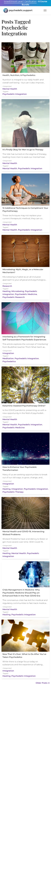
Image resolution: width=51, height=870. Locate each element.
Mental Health (9, 89)
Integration (8, 353)
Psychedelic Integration (14, 94)
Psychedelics (9, 361)
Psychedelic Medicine (26, 294)
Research (7, 286)
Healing (6, 291)
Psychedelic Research (13, 297)
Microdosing (17, 291)
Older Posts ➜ (43, 683)
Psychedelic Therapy (13, 492)
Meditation (8, 358)
